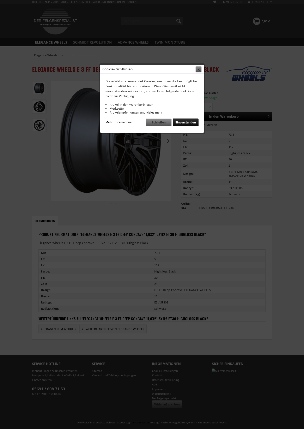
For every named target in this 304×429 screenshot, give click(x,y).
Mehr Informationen (119, 122)
